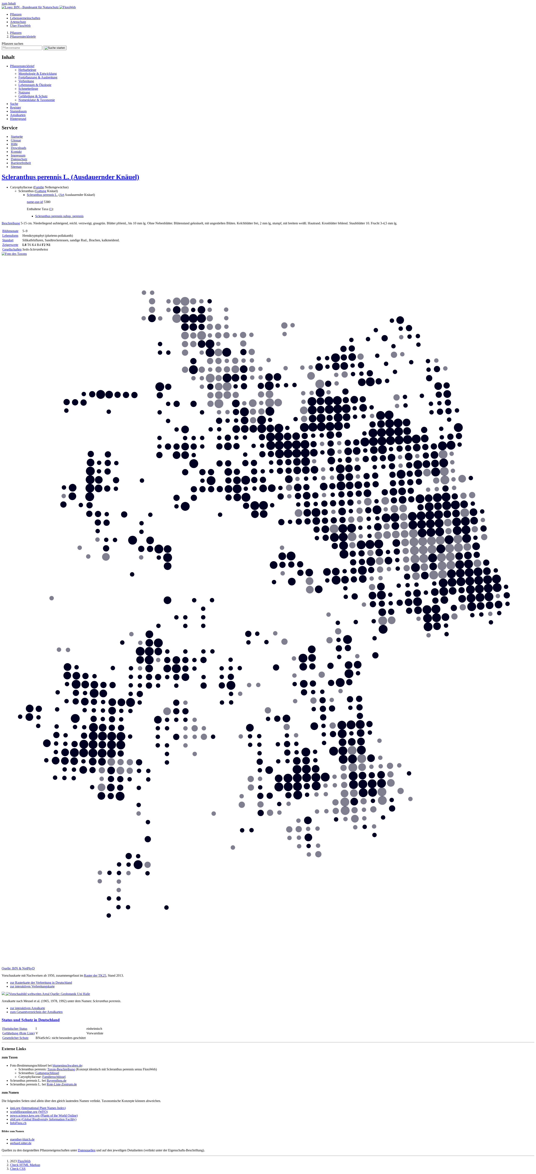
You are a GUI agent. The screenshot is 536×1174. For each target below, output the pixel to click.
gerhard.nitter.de (20, 1143)
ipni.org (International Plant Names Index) (38, 1108)
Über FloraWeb (20, 25)
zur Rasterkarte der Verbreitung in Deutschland (41, 982)
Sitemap (16, 166)
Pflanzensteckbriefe (23, 36)
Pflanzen (16, 14)
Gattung (41, 191)
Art (62, 195)
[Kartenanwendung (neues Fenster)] (268, 964)
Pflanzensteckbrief (22, 66)
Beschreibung (11, 223)
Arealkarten (18, 115)
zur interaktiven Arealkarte (27, 1008)
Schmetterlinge (28, 88)
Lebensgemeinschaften (25, 18)
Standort (7, 240)
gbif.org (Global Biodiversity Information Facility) (43, 1119)
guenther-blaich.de (22, 1139)
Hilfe (14, 144)
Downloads (18, 148)
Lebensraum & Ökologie (34, 85)
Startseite (17, 136)
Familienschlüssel (54, 1077)
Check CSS (18, 1168)
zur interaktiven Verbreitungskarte (32, 986)
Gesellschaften (12, 249)
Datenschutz (19, 159)
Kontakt (16, 151)
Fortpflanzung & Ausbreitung (37, 77)
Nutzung (24, 92)
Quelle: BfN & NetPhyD (18, 968)
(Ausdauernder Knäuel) (70, 177)
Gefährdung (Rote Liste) (18, 1033)
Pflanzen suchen (12, 43)
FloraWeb (24, 1161)
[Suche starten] (55, 48)
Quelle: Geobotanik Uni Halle (70, 994)
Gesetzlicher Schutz (15, 1038)
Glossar (16, 140)
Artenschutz (18, 22)
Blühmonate (10, 231)
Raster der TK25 (95, 975)
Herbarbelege (27, 70)
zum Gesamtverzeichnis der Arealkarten (36, 1012)
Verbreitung (26, 81)
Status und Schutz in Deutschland (31, 1020)
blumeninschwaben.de (67, 1065)
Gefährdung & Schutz (33, 96)
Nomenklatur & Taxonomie (36, 100)
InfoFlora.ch (18, 1123)
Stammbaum (18, 111)
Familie (39, 187)
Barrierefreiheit (21, 163)
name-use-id (35, 202)
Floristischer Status (14, 1028)
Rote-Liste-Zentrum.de (62, 1084)
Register (15, 107)
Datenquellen (86, 1150)
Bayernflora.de (56, 1080)
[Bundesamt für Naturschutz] (30, 7)
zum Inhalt (9, 3)
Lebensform (10, 235)
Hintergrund (18, 119)
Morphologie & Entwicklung (37, 73)
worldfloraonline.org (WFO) (29, 1112)
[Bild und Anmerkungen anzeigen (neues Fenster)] (14, 254)
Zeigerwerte (10, 245)
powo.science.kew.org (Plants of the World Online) (44, 1115)
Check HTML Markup (25, 1165)
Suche (14, 103)
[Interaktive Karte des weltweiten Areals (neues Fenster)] (26, 994)
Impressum (18, 155)
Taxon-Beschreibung (61, 1069)
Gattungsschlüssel (47, 1073)
